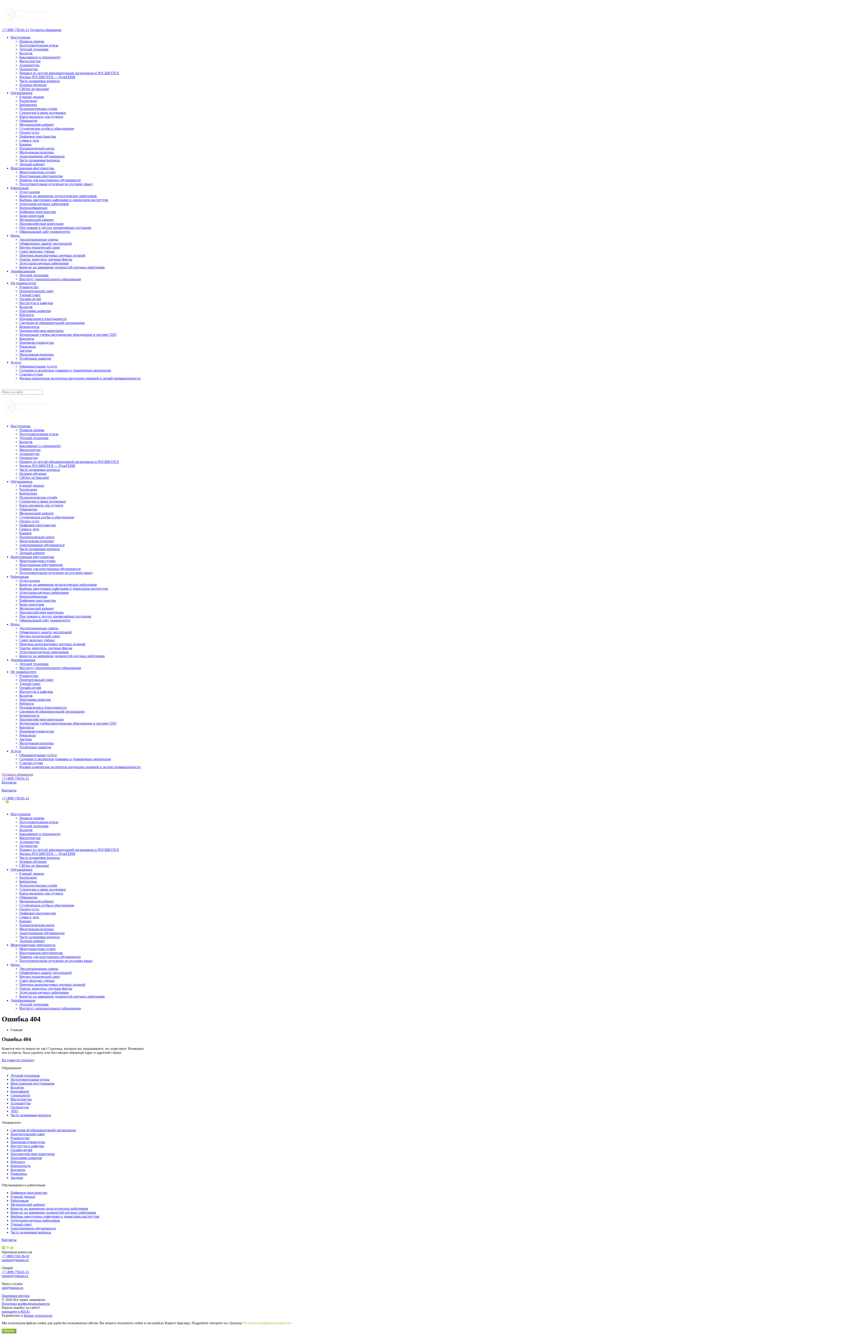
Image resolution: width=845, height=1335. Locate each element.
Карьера (25, 144)
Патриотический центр (36, 148)
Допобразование (23, 271)
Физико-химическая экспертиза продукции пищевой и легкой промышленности (80, 378)
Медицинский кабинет (36, 124)
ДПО (14, 1111)
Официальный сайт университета (44, 231)
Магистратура (29, 61)
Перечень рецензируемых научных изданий (52, 255)
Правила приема (31, 41)
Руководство (28, 287)
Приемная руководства (36, 342)
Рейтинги (26, 315)
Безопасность (29, 327)
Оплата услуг (29, 132)
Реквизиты (27, 346)
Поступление (21, 37)
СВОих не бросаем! (34, 89)
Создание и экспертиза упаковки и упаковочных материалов (65, 370)
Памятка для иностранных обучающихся (50, 180)
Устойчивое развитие (35, 358)
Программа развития (35, 311)
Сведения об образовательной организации (52, 323)
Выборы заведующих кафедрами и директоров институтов (63, 200)
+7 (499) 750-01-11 (15, 30)
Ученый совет (29, 295)
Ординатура (28, 69)
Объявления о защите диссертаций (45, 243)
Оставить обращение (45, 30)
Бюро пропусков (31, 216)
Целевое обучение (33, 85)
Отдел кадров (29, 192)
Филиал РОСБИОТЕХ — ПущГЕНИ (47, 77)
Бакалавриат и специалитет (40, 57)
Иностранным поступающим (32, 1083)
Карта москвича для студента (41, 116)
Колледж (26, 53)
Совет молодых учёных (37, 251)
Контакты (26, 338)
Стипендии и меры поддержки (42, 113)
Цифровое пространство (37, 136)
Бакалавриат (20, 1091)
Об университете (23, 283)
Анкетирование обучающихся (41, 156)
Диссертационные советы (38, 239)
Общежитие (28, 120)
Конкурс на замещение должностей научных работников (62, 267)
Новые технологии (38, 1315)
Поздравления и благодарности (43, 319)
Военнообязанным (33, 208)
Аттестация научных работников (44, 204)
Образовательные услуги (38, 366)
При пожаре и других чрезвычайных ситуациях (55, 227)
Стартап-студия (31, 374)
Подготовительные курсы (38, 45)
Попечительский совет (36, 291)
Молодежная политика (36, 152)
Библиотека (28, 105)
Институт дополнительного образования (50, 279)
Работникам (20, 188)
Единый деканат (31, 97)
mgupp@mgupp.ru (15, 1276)
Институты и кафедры (36, 303)
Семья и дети (29, 140)
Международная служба (37, 172)
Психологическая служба (38, 109)
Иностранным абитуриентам (32, 168)
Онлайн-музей (30, 299)
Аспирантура (29, 65)
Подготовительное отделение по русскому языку (56, 184)
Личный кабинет (32, 164)
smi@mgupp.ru (12, 1288)
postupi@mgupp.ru (15, 1260)
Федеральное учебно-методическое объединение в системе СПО (67, 335)
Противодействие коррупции (41, 224)
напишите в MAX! (16, 1311)
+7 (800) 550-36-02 (15, 1256)
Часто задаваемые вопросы (39, 81)
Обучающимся (21, 93)
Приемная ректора (15, 1296)
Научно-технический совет (39, 247)
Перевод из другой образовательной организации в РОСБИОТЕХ (69, 73)
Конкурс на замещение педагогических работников (58, 196)
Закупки (25, 350)
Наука (15, 235)
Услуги (16, 362)
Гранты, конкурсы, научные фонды (45, 259)
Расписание (28, 101)
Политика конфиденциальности (26, 1303)
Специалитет (20, 1095)
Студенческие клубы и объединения (46, 128)
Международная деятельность (33, 945)
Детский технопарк (34, 49)
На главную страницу (18, 1060)
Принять (9, 1331)
